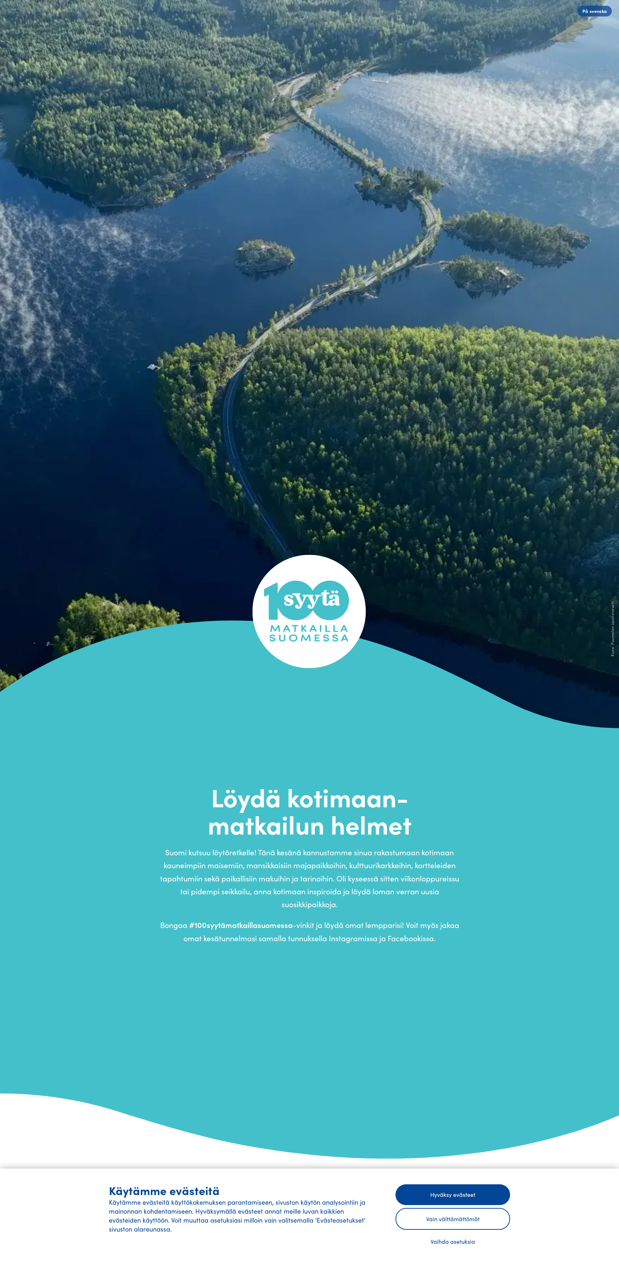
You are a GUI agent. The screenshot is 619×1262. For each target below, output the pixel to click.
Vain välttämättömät (453, 1219)
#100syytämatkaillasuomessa (241, 924)
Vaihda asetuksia (453, 1241)
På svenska (594, 11)
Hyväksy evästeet (452, 1194)
